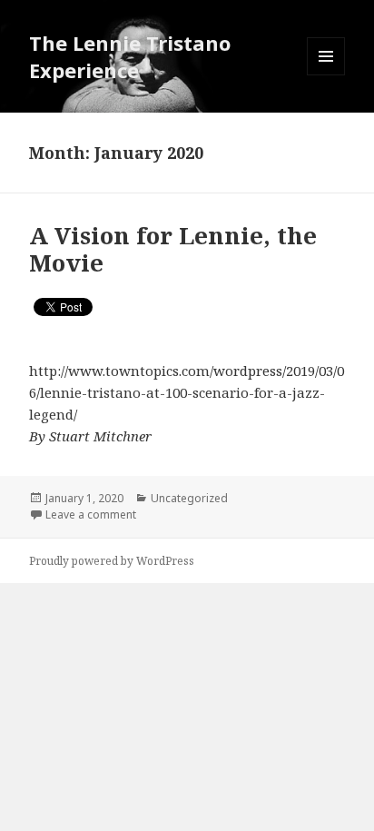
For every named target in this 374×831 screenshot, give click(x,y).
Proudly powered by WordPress (111, 561)
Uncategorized (189, 498)
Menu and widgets (326, 74)
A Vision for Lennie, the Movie (173, 249)
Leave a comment (90, 514)
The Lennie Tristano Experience (130, 56)
